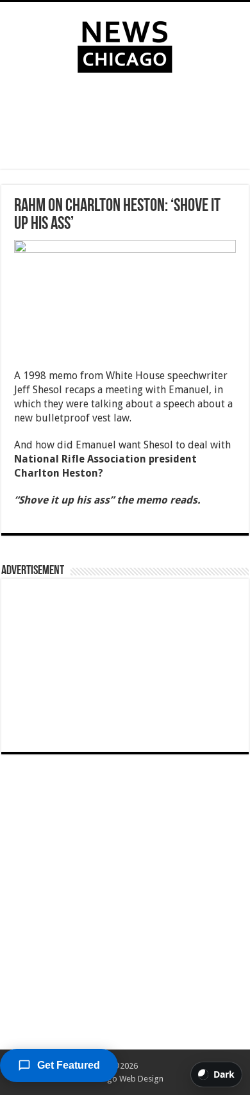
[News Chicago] (125, 44)
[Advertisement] (125, 124)
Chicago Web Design (125, 1078)
